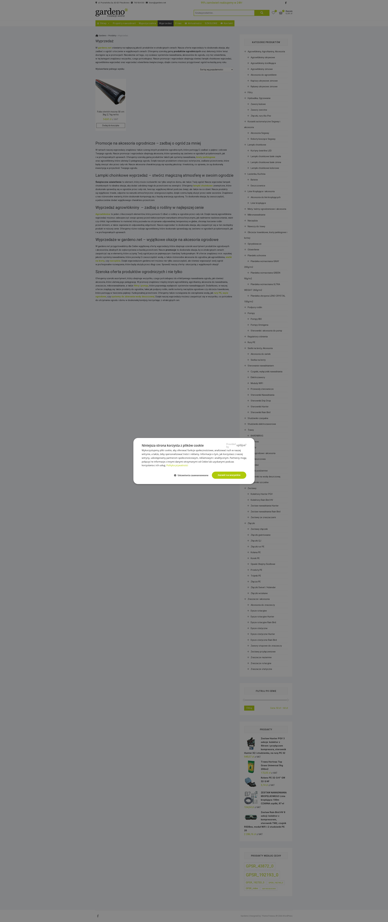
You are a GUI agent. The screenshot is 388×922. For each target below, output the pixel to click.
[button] (192, 475)
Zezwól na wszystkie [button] (229, 475)
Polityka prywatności (177, 465)
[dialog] (194, 461)
